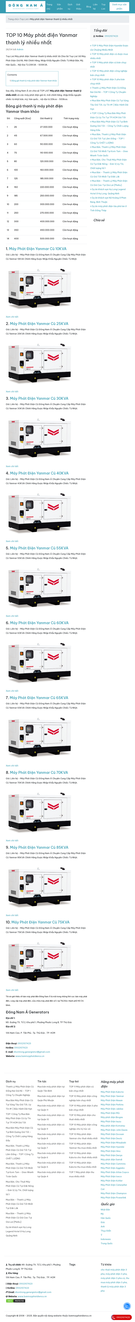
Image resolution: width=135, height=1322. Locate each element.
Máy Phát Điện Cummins (113, 1163)
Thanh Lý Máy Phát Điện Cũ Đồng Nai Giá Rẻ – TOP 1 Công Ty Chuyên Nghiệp (108, 92)
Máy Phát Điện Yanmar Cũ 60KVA (39, 623)
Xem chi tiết (12, 316)
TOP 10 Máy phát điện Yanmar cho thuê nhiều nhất (83, 1136)
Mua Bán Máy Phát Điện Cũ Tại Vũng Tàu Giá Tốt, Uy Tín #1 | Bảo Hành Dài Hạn (109, 104)
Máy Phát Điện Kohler (112, 1180)
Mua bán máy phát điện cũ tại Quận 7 (50, 1145)
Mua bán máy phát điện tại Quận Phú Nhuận (51, 1098)
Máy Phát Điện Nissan (112, 1100)
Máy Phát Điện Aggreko (113, 1168)
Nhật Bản (105, 1209)
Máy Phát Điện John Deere (114, 1130)
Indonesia (106, 1239)
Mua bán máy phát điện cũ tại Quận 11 (50, 1107)
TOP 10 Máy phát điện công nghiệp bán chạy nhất (83, 1098)
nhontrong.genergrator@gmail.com (32, 1052)
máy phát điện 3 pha (116, 1274)
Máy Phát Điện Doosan (112, 1134)
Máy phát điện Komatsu (113, 1125)
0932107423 (24, 1043)
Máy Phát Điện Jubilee (112, 1108)
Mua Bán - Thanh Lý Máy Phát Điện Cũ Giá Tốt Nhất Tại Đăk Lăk (19, 1203)
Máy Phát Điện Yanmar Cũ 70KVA (39, 772)
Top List (103, 6)
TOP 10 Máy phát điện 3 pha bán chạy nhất (83, 1107)
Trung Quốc (107, 1243)
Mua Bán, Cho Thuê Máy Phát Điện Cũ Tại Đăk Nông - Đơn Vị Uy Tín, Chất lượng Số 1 (108, 163)
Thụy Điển (106, 1230)
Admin (20, 49)
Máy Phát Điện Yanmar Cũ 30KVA (39, 398)
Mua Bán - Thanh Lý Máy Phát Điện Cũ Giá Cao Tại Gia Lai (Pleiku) (19, 1217)
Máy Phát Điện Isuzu (111, 1121)
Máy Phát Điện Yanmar (112, 1096)
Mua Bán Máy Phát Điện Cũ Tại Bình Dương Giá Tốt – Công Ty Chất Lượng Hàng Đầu (109, 125)
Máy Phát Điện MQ (110, 1113)
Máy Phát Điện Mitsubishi (113, 1142)
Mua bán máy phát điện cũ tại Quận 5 (50, 1164)
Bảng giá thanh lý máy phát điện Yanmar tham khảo (34, 81)
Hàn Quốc (106, 1218)
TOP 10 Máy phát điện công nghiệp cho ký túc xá (83, 1126)
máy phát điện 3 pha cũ (113, 1278)
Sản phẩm (60, 6)
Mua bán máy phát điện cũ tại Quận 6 (50, 1155)
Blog (88, 6)
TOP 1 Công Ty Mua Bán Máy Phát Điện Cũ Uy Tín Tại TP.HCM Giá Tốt (18, 1118)
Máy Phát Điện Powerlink (113, 1197)
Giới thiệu (78, 6)
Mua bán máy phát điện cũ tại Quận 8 (50, 1136)
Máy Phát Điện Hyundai (112, 1147)
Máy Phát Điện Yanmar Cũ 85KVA (39, 847)
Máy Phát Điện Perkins (112, 1104)
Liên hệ (95, 6)
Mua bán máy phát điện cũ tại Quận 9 (50, 1126)
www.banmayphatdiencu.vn (29, 1056)
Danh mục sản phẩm (119, 6)
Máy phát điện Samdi (111, 1159)
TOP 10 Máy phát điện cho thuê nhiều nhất (82, 1117)
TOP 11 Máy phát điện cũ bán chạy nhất (81, 1088)
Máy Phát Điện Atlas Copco (115, 1172)
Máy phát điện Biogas (112, 1117)
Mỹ (102, 1213)
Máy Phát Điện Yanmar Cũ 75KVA (40, 922)
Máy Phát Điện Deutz (111, 1138)
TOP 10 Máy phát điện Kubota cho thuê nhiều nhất (83, 1155)
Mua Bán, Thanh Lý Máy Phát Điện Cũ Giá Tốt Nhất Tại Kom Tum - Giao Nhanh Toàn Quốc (109, 151)
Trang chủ (49, 6)
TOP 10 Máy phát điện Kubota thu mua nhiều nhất (83, 1164)
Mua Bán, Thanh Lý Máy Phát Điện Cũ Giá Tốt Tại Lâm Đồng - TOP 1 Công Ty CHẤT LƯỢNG (108, 138)
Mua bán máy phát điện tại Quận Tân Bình (51, 1088)
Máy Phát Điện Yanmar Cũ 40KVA (39, 473)
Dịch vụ (70, 6)
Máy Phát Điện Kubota (112, 1092)
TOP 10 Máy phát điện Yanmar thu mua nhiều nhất (83, 1145)
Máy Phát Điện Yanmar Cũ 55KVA (39, 548)
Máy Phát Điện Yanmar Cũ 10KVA (38, 248)
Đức (103, 1222)
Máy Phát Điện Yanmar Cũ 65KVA (39, 697)
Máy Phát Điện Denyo (111, 1155)
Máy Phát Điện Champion (114, 1193)
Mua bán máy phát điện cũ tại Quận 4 (50, 1174)
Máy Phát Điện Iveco (111, 1176)
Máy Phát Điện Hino (111, 1151)
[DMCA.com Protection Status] (16, 1300)
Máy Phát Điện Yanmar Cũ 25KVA (39, 323)
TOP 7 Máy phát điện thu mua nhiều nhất (81, 1174)
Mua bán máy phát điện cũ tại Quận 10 (50, 1117)
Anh (103, 1226)
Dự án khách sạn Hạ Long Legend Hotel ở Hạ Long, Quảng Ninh (18, 1231)
